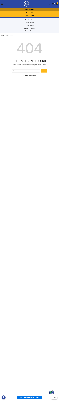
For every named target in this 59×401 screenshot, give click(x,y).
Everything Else (29, 16)
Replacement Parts (29, 28)
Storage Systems (29, 25)
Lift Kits (29, 12)
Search (44, 71)
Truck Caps (29, 9)
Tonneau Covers (29, 31)
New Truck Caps (29, 19)
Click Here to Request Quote (29, 397)
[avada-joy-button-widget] (4, 397)
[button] (53, 3)
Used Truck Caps (29, 22)
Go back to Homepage (30, 75)
